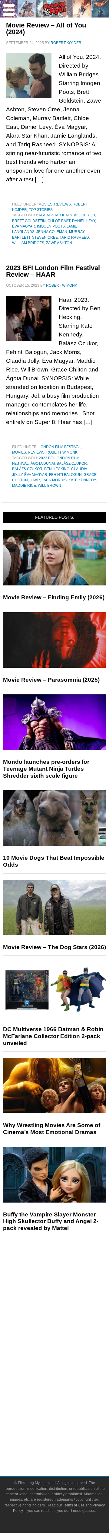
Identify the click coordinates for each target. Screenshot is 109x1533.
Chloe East (59, 221)
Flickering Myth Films (66, 1405)
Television (67, 1362)
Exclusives (67, 1333)
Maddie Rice (24, 485)
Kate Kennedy (82, 480)
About (66, 1415)
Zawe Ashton (59, 243)
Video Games (66, 1384)
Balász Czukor (72, 463)
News (66, 1282)
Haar (35, 480)
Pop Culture (66, 1343)
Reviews (62, 204)
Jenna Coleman (51, 232)
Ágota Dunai (43, 463)
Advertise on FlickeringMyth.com (66, 1434)
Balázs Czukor (27, 469)
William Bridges (28, 243)
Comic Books (66, 1373)
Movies (45, 204)
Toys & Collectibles (66, 1394)
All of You (84, 215)
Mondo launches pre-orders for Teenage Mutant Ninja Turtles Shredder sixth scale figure (46, 769)
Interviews (67, 1322)
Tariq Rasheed (74, 237)
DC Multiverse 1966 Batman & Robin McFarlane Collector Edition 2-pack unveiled (53, 1036)
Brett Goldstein (29, 221)
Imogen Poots (51, 226)
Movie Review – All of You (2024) (46, 28)
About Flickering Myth (66, 1424)
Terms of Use (73, 1505)
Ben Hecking (56, 469)
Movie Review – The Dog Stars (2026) (54, 947)
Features (66, 1303)
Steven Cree (45, 237)
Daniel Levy (83, 221)
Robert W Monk (62, 452)
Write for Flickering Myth (66, 1445)
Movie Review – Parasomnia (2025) (51, 680)
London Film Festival (59, 447)
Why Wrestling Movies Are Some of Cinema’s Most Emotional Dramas (51, 1128)
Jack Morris (54, 480)
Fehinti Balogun (65, 475)
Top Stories (41, 210)
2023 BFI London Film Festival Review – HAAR (53, 271)
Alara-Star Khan (55, 215)
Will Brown (49, 485)
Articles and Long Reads (67, 1311)
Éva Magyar (23, 226)
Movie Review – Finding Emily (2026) (53, 597)
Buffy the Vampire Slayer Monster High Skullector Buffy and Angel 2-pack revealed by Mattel (50, 1221)
